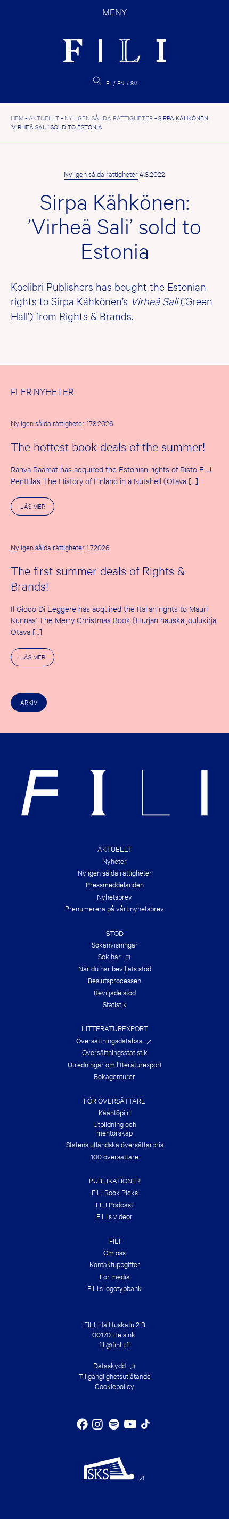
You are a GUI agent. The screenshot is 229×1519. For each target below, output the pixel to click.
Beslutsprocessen (114, 980)
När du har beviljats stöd (114, 969)
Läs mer (37, 508)
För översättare (114, 1101)
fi (108, 83)
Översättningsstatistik (115, 1052)
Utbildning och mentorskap (114, 1128)
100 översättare (114, 1157)
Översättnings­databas (109, 1040)
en (120, 83)
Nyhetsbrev (114, 897)
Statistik (115, 1004)
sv (133, 83)
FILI (114, 1241)
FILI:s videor (114, 1216)
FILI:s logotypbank (114, 1288)
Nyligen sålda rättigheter (101, 173)
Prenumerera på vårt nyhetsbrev (114, 908)
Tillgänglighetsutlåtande (115, 1376)
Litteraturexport (114, 1028)
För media (115, 1276)
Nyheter (114, 861)
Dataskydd (109, 1365)
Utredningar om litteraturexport (115, 1064)
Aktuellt (114, 849)
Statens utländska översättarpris (114, 1144)
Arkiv (29, 702)
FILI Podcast (114, 1204)
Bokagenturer (114, 1076)
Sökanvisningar (115, 945)
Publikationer (115, 1181)
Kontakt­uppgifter (114, 1264)
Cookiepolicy (114, 1386)
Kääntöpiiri (115, 1112)
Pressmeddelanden (115, 884)
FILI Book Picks (115, 1192)
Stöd (115, 933)
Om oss (114, 1252)
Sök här (109, 956)
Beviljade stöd (115, 993)
